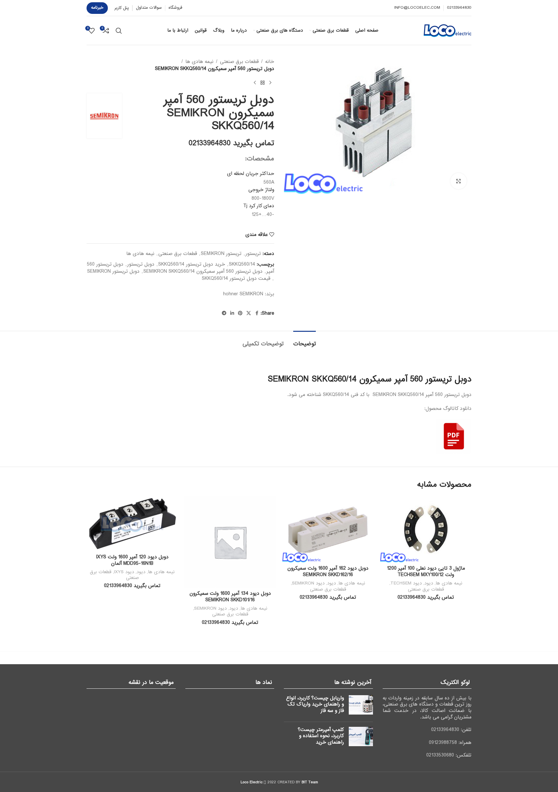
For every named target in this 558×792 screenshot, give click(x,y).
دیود (428, 583)
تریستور (253, 254)
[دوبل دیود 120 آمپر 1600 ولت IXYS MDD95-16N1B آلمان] (132, 523)
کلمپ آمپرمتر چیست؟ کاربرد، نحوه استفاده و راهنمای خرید (321, 736)
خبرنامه (97, 8)
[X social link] (248, 313)
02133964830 (445, 730)
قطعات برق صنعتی (239, 61)
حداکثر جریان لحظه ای (250, 173)
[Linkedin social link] (232, 313)
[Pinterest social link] (240, 313)
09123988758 (443, 742)
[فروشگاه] (262, 83)
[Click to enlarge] (458, 181)
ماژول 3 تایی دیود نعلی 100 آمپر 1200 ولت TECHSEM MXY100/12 (426, 571)
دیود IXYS (124, 571)
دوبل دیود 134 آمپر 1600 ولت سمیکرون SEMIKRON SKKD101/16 (230, 597)
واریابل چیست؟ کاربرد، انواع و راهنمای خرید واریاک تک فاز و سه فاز (315, 704)
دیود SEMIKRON (308, 583)
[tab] (304, 340)
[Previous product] (270, 83)
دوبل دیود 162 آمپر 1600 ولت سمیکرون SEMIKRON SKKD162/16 (327, 571)
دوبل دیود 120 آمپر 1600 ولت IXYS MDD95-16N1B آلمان (132, 560)
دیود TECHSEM (406, 583)
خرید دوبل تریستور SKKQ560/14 (191, 264)
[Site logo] (447, 30)
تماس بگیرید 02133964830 (231, 143)
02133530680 (440, 755)
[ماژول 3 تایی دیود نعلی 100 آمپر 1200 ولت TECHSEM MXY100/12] (425, 529)
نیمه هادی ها (199, 61)
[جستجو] (118, 30)
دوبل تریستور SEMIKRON (113, 271)
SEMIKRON (251, 294)
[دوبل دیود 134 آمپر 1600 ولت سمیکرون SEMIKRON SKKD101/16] (230, 542)
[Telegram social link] (224, 313)
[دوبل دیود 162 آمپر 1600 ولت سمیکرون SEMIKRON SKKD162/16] (328, 529)
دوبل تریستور (140, 264)
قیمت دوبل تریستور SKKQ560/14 (236, 278)
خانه (269, 61)
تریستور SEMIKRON (221, 254)
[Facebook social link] (257, 313)
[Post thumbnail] (361, 706)
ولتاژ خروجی (261, 189)
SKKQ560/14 (242, 264)
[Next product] (255, 83)
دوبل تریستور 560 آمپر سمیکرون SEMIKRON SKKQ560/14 (203, 271)
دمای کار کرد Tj (258, 205)
